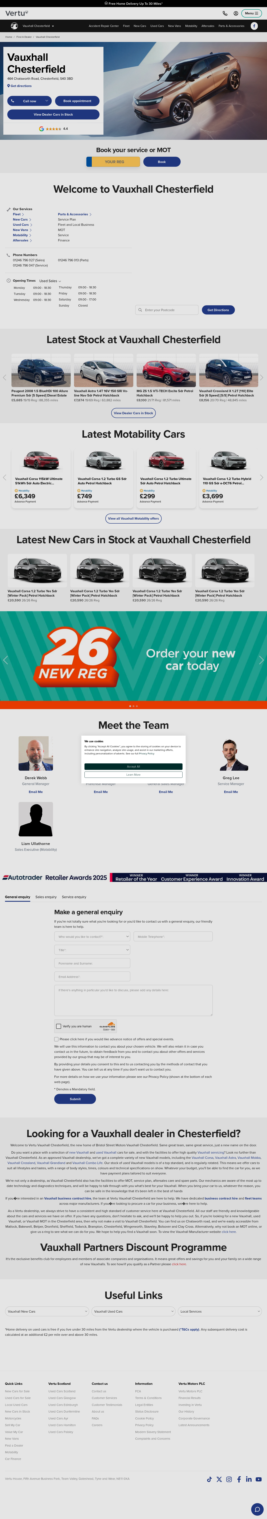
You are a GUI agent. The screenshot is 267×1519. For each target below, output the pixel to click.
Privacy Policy (146, 753)
